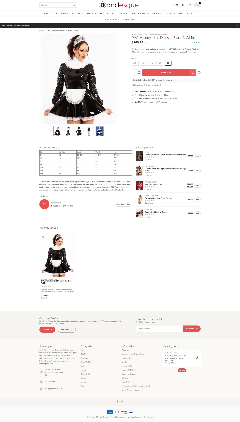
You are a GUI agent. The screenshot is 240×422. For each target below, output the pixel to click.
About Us (125, 350)
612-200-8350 (50, 381)
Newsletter (126, 382)
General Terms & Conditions (133, 354)
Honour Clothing (140, 34)
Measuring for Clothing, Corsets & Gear (137, 386)
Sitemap (125, 378)
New (56, 13)
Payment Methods (129, 370)
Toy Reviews (112, 20)
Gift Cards (128, 20)
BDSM (64, 13)
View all (182, 370)
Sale (181, 13)
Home (47, 13)
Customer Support (129, 374)
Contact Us (47, 329)
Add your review (123, 204)
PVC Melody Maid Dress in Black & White (63, 31)
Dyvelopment (148, 417)
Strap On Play (94, 13)
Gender (157, 13)
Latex (110, 13)
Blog (190, 13)
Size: (134, 59)
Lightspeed (122, 417)
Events (170, 13)
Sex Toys (77, 13)
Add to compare (137, 85)
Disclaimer (126, 362)
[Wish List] (189, 5)
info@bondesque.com (53, 389)
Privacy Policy (127, 366)
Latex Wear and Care (130, 390)
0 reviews (164, 34)
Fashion (122, 13)
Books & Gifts (140, 13)
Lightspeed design (134, 417)
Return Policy (66, 329)
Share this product (153, 85)
